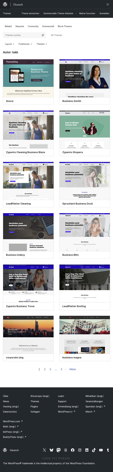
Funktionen (24, 44)
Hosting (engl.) (11, 406)
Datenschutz (10, 411)
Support (62, 401)
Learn (61, 396)
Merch (90, 411)
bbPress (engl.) (12, 431)
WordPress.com (13, 421)
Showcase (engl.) (39, 396)
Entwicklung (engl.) (68, 406)
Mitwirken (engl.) (94, 396)
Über (5, 396)
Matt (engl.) (11, 426)
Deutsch (14, 450)
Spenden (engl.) (95, 406)
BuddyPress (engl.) (14, 436)
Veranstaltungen (94, 401)
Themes (7, 13)
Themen (40, 44)
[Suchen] (43, 35)
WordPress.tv (66, 411)
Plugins (34, 406)
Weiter (72, 369)
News (6, 401)
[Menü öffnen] (108, 4)
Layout (8, 44)
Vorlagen (35, 411)
